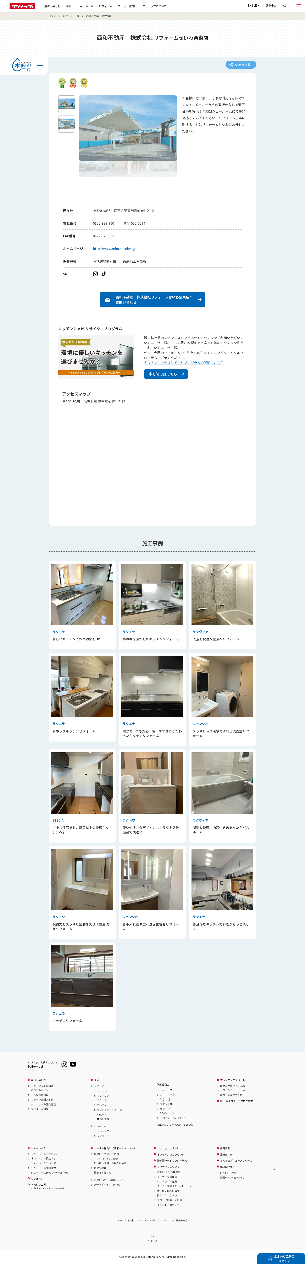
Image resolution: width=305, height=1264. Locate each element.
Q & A (106, 1158)
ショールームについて (43, 1163)
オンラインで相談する (43, 1158)
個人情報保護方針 (181, 1220)
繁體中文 (271, 5)
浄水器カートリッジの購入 (172, 1160)
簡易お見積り (234, 1085)
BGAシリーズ (167, 1113)
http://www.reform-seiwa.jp (114, 248)
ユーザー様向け (127, 6)
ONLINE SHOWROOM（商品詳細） (176, 1124)
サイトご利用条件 (124, 1220)
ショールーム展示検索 (43, 1167)
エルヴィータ (167, 1094)
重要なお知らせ (102, 1172)
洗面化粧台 (163, 1084)
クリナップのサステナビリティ (174, 1186)
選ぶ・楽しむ (52, 6)
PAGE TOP (152, 1241)
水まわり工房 (71, 16)
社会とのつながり (167, 1195)
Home (52, 16)
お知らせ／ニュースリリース (236, 1160)
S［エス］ (165, 1099)
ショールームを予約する (44, 1154)
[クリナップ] (22, 7)
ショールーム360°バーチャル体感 (49, 1172)
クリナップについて (154, 6)
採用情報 (225, 1148)
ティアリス (166, 1090)
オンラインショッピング (170, 1154)
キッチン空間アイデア (43, 1099)
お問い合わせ (109, 1180)
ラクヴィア (103, 1135)
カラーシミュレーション (234, 1090)
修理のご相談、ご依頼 (106, 1154)
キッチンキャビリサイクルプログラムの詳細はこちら (184, 362)
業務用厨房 (103, 1119)
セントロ (102, 1091)
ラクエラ (102, 1100)
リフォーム (105, 6)
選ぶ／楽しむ (38, 1080)
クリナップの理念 (167, 1177)
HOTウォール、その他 (172, 1117)
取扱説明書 (100, 1167)
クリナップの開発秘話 (43, 1104)
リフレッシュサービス (169, 1148)
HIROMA (101, 1114)
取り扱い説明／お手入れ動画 (110, 1163)
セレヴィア (103, 1131)
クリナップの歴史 (167, 1181)
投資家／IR (226, 1154)
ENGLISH (254, 5)
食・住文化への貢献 (168, 1190)
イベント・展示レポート (170, 1204)
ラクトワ (165, 1108)
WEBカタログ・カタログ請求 (236, 1101)
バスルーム (100, 1125)
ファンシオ (166, 1104)
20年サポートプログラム (107, 1184)
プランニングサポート (232, 1080)
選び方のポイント (41, 1090)
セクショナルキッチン (109, 1109)
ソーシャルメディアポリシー (152, 1220)
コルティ (102, 1105)
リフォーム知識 (39, 1109)
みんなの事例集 (39, 1095)
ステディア (103, 1095)
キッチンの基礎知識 (42, 1085)
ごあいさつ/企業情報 (169, 1172)
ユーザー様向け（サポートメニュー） (115, 1148)
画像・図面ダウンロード (234, 1095)
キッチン (99, 1085)
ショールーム (85, 6)
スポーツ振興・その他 (169, 1200)
